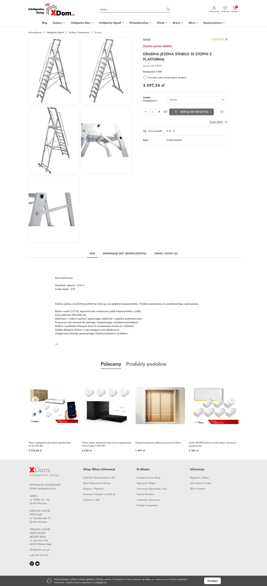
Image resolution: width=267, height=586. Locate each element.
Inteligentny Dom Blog (148, 477)
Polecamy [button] (111, 363)
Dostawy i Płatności (93, 488)
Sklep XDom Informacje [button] (99, 469)
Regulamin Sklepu (146, 483)
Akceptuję (212, 580)
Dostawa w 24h (91, 500)
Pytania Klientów (145, 494)
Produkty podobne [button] (146, 363)
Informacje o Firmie (200, 483)
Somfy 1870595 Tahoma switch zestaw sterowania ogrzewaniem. (159, 444)
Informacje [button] (197, 469)
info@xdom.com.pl (39, 549)
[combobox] (197, 100)
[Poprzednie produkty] (35, 400)
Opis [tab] (92, 253)
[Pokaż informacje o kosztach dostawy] (174, 131)
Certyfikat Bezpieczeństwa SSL (99, 477)
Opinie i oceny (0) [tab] (166, 253)
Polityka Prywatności (147, 505)
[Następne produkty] (232, 400)
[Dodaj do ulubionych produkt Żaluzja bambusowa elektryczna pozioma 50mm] (128, 376)
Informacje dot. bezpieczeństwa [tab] (124, 253)
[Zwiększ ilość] (159, 112)
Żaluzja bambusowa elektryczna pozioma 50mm (105, 442)
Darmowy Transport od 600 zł (99, 494)
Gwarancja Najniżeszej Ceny (152, 488)
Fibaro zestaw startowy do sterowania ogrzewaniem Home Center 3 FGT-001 (53, 444)
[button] (53, 71)
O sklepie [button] (143, 469)
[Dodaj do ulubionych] (222, 111)
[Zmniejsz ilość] (145, 112)
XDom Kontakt (197, 488)
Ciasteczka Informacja (148, 500)
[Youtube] (37, 563)
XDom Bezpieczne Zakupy (97, 483)
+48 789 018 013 (39, 555)
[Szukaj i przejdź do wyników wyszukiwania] (168, 9)
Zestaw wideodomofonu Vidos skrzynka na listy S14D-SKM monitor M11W (211, 444)
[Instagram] (32, 563)
